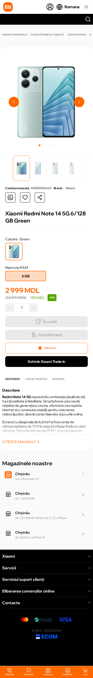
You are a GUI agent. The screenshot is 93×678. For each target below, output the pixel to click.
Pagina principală (14, 35)
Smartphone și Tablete (47, 35)
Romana (71, 6)
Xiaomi (8, 556)
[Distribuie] (40, 197)
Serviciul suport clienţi (23, 579)
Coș (85, 674)
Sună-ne (9, 672)
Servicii (9, 568)
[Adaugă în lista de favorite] (25, 197)
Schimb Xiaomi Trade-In (46, 361)
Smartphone (77, 35)
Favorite (29, 674)
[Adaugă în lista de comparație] (10, 197)
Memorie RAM (16, 267)
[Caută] (88, 19)
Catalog (48, 674)
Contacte (11, 603)
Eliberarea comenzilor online (28, 591)
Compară (67, 674)
